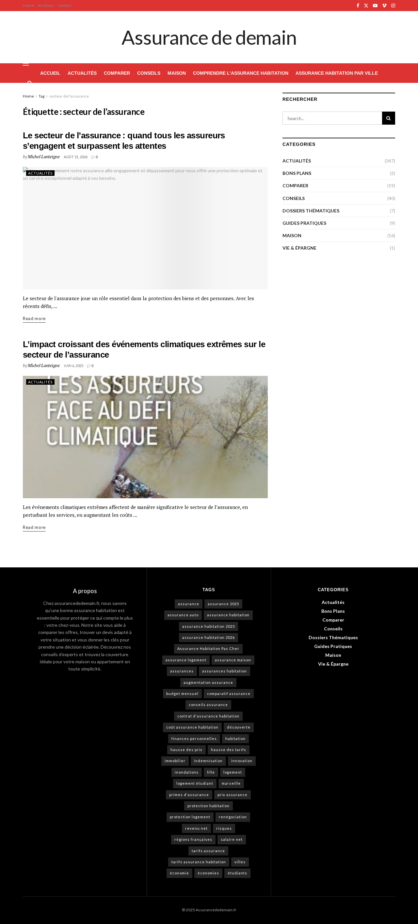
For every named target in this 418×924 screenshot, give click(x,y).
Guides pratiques (304, 223)
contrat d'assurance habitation (208, 716)
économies (208, 873)
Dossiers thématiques (310, 210)
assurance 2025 (223, 604)
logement (232, 772)
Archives (46, 5)
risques (224, 828)
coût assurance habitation (192, 727)
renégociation (233, 817)
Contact (64, 5)
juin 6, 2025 (73, 365)
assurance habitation (228, 615)
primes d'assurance (189, 795)
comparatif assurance (228, 693)
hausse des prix (186, 749)
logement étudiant (194, 783)
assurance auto (183, 615)
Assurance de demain (208, 37)
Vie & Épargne (299, 248)
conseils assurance (208, 704)
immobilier (175, 761)
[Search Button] (29, 83)
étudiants (237, 873)
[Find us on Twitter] (366, 5)
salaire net (232, 839)
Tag (41, 96)
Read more (34, 318)
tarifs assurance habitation (198, 862)
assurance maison (233, 660)
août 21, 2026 (76, 157)
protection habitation (208, 806)
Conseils (148, 73)
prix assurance (232, 795)
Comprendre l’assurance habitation (240, 73)
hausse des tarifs (228, 749)
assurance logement (186, 660)
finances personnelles (194, 738)
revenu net (196, 828)
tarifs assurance (208, 851)
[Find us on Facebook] (358, 5)
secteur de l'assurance (69, 96)
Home (28, 5)
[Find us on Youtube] (375, 5)
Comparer (117, 73)
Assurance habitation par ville (337, 73)
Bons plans (296, 173)
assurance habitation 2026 (208, 637)
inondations (187, 772)
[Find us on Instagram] (393, 5)
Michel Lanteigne (44, 156)
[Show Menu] (26, 63)
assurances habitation (224, 671)
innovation (241, 761)
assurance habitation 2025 (208, 626)
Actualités (82, 73)
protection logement (190, 817)
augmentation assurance (208, 682)
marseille (231, 783)
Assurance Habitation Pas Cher (208, 648)
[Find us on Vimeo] (384, 5)
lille (211, 772)
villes (240, 862)
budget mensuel (182, 693)
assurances (182, 671)
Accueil (50, 73)
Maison (177, 73)
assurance (188, 604)
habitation (235, 738)
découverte (238, 727)
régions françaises (193, 839)
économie (179, 873)
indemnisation (208, 761)
